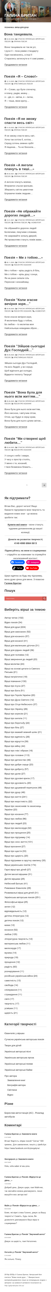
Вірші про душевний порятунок (23, 787)
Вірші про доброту (16, 769)
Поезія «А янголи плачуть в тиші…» (19, 166)
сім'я (9, 998)
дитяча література (17, 915)
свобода (11, 985)
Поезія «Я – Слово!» (21, 76)
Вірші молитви (14, 663)
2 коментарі (40, 311)
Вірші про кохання (16, 814)
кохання (11, 929)
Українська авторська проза (19, 1057)
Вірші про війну (15, 745)
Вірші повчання (15, 681)
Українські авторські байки (18, 1069)
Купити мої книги (17, 524)
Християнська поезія (23, 84)
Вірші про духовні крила (19, 778)
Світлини (12, 1089)
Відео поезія (13, 622)
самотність (13, 980)
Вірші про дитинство (18, 759)
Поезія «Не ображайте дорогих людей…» (22, 213)
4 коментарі (36, 222)
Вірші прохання (15, 846)
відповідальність (16, 911)
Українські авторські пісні (18, 1051)
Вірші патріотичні (16, 676)
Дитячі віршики (15, 878)
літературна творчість (19, 938)
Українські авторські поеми (19, 1063)
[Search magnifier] (44, 599)
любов (11, 934)
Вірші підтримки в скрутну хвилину (25, 860)
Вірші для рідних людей (19, 650)
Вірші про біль (14, 727)
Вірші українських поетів (20, 864)
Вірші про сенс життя (19, 841)
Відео (10, 1094)
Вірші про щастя (15, 851)
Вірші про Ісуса (15, 685)
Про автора (11, 1075)
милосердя (13, 948)
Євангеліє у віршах (15, 1033)
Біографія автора (16, 1084)
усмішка (11, 1008)
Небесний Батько (16, 883)
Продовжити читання (16, 64)
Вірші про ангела (16, 718)
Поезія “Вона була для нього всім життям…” (23, 394)
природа (11, 957)
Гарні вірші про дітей (18, 869)
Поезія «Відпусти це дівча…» (26, 1205)
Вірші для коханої (16, 640)
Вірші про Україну (16, 708)
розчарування (14, 971)
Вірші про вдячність (17, 736)
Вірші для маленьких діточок (22, 645)
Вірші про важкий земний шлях (23, 732)
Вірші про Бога (15, 690)
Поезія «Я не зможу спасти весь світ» (20, 120)
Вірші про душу (15, 792)
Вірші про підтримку (17, 837)
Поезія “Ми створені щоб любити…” (25, 440)
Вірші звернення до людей (21, 659)
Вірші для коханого (17, 636)
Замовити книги (29, 1133)
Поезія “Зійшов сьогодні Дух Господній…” (24, 347)
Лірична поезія (20, 41)
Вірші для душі (15, 626)
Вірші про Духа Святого (19, 699)
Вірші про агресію (16, 713)
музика (10, 952)
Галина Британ (21, 15)
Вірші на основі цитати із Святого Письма (22, 670)
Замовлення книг (16, 1080)
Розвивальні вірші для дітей (21, 892)
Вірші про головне (17, 755)
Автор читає (14, 617)
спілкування (13, 989)
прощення (12, 961)
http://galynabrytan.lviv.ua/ (14, 1285)
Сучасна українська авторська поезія (24, 1039)
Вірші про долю (15, 773)
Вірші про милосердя (18, 827)
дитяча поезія (14, 920)
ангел (10, 906)
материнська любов (17, 943)
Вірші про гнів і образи (19, 750)
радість (11, 966)
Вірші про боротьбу (17, 722)
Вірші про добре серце (19, 764)
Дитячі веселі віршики (18, 874)
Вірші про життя (16, 796)
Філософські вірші (16, 901)
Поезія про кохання (22, 265)
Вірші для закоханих (18, 631)
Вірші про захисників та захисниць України (23, 807)
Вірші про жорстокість (18, 801)
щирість (11, 1012)
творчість (12, 1003)
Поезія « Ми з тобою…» (23, 257)
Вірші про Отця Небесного (21, 704)
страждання (13, 994)
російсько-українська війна (21, 975)
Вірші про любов (15, 818)
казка (10, 924)
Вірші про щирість (16, 855)
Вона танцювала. (18, 34)
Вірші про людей (16, 823)
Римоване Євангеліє (18, 887)
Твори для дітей (13, 1045)
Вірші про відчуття (16, 741)
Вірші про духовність (18, 782)
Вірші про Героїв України (20, 695)
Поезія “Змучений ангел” (34, 1234)
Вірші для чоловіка (17, 654)
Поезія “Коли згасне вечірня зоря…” (20, 301)
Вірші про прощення (17, 832)
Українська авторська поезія (22, 897)
